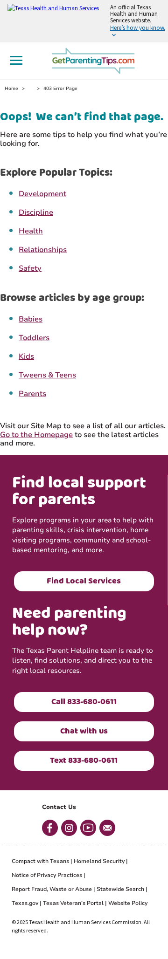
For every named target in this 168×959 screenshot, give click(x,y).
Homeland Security (99, 861)
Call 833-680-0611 (84, 701)
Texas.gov (25, 903)
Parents (32, 394)
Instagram (69, 828)
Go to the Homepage (36, 435)
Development (42, 194)
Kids (26, 356)
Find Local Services (84, 581)
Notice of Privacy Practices (47, 875)
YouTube (88, 828)
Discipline (36, 212)
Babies (30, 319)
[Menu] (16, 60)
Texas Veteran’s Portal (73, 903)
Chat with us (84, 731)
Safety (30, 268)
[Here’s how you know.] (84, 21)
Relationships (43, 250)
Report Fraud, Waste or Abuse (52, 889)
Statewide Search (120, 889)
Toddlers (34, 338)
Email (107, 828)
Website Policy (127, 903)
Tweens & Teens (47, 375)
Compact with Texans (40, 861)
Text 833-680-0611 (84, 760)
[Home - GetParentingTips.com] (96, 59)
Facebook (50, 828)
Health (31, 231)
